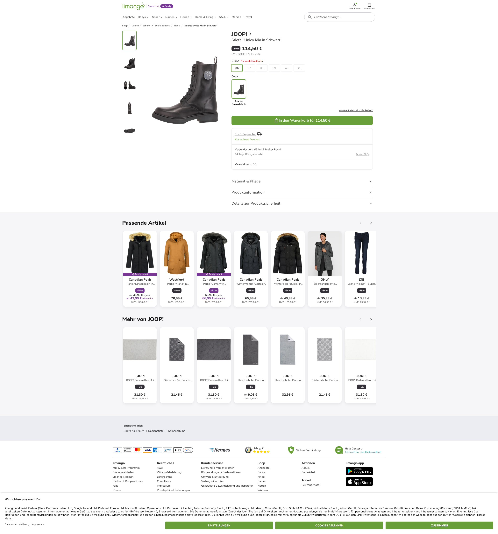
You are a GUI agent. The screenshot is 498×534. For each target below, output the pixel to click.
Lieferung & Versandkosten (217, 468)
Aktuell (306, 468)
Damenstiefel (156, 431)
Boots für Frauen (134, 431)
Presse (117, 490)
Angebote (263, 468)
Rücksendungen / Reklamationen (221, 472)
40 (286, 68)
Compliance (164, 481)
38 (261, 68)
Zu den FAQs (362, 154)
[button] (369, 6)
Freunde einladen (123, 472)
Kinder (261, 477)
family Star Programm (126, 468)
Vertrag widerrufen (212, 481)
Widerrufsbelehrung (169, 472)
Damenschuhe (176, 431)
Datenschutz (164, 477)
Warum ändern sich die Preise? (356, 110)
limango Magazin (123, 477)
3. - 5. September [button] (245, 134)
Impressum (164, 486)
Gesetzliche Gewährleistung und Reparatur (227, 486)
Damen (262, 481)
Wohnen (263, 490)
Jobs (115, 486)
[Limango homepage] (134, 6)
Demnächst (308, 472)
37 (249, 68)
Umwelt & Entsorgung (215, 477)
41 (299, 68)
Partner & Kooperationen (128, 481)
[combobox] (340, 17)
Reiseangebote (310, 485)
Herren (262, 486)
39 (274, 68)
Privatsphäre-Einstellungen (173, 490)
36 (236, 68)
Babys (261, 472)
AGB (160, 468)
